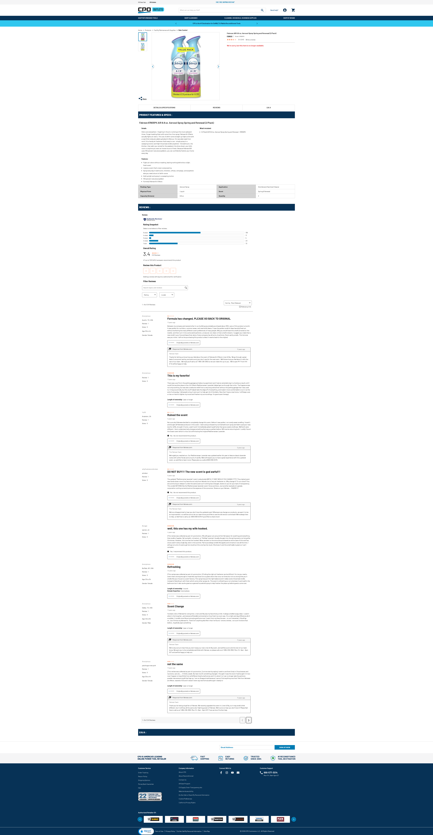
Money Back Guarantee (146, 784)
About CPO (182, 772)
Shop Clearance (190, 18)
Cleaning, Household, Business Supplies (240, 18)
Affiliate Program (184, 784)
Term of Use (159, 831)
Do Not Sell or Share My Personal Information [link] (194, 795)
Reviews (216, 107)
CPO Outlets (153, 2)
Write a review (250, 40)
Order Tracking (143, 773)
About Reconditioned (186, 776)
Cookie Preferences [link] (185, 799)
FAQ (139, 788)
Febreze (229, 36)
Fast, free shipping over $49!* (225, 2)
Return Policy (142, 776)
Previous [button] (176, 23)
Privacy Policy (170, 831)
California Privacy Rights (187, 803)
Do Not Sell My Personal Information (189, 831)
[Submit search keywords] (262, 10)
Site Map (207, 831)
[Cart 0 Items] (293, 10)
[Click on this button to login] (285, 10)
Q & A (269, 107)
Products (148, 30)
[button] (143, 37)
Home (140, 30)
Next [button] (257, 23)
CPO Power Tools (142, 2)
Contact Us (182, 780)
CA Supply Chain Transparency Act (190, 787)
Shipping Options (144, 780)
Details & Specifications (164, 107)
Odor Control (182, 30)
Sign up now (284, 747)
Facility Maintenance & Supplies (165, 30)
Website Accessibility (186, 791)
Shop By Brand (289, 18)
